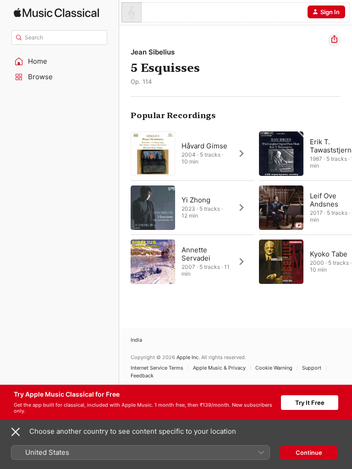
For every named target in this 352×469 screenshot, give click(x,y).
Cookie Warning (273, 368)
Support (311, 368)
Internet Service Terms (157, 368)
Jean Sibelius (153, 52)
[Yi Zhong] (192, 207)
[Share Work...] (334, 40)
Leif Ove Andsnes (324, 199)
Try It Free (309, 402)
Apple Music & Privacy (219, 368)
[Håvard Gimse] (192, 153)
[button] (59, 61)
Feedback (142, 375)
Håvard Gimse (204, 146)
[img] (56, 12)
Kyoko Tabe (328, 254)
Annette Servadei (196, 253)
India (136, 340)
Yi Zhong (196, 200)
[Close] (15, 432)
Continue (309, 452)
